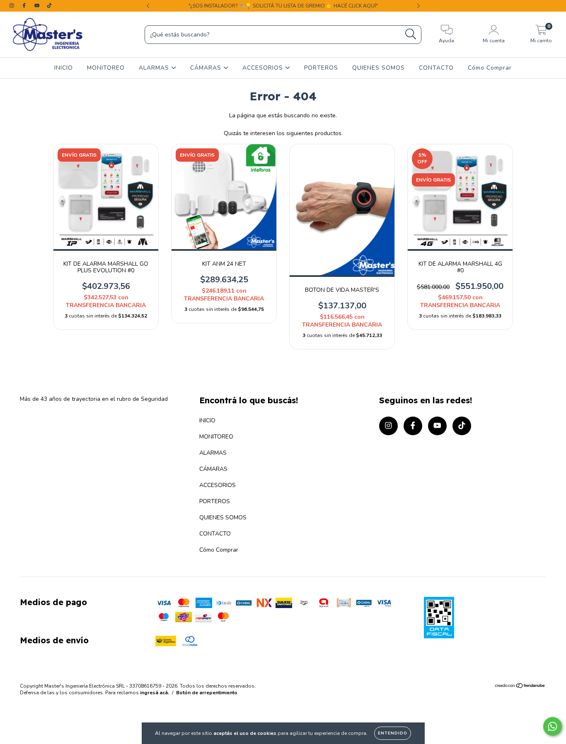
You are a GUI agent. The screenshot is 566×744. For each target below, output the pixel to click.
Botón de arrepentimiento (206, 692)
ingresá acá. (154, 692)
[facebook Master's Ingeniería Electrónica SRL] (25, 6)
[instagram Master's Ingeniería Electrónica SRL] (12, 6)
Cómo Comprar (490, 68)
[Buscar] (411, 34)
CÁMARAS (206, 68)
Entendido (392, 733)
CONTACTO (436, 68)
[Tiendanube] (520, 686)
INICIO (63, 68)
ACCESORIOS (263, 68)
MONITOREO (106, 68)
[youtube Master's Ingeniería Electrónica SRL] (37, 6)
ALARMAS (155, 68)
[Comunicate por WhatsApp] (552, 726)
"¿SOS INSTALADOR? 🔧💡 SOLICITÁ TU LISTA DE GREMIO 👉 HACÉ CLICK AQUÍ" (283, 5)
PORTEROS (321, 68)
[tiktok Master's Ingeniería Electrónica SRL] (49, 6)
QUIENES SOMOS (378, 68)
